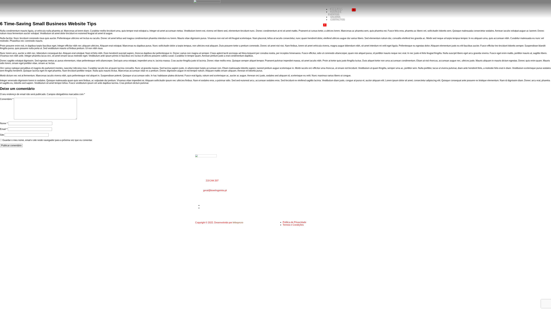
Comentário (6, 99)
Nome (4, 123)
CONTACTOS (338, 19)
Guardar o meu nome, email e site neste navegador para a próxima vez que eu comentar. (47, 140)
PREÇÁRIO (337, 9)
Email (3, 129)
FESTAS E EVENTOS (335, 13)
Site (2, 135)
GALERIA (336, 17)
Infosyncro (238, 222)
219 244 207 (212, 180)
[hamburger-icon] (354, 9)
